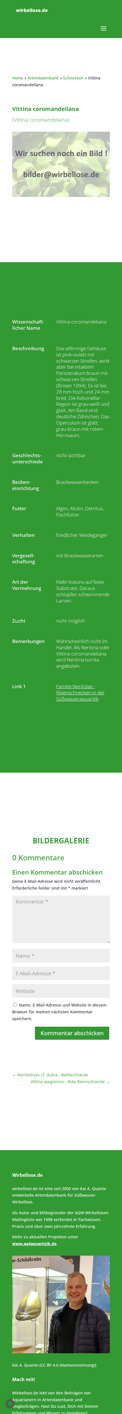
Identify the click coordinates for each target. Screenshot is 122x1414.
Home (17, 78)
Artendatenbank (43, 78)
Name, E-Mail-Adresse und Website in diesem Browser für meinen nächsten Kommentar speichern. (59, 1011)
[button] (10, 1404)
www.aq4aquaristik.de (34, 1243)
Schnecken (73, 78)
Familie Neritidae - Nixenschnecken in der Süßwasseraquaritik (80, 692)
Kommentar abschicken (72, 1033)
